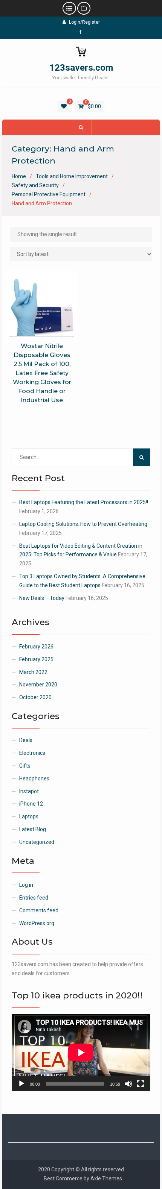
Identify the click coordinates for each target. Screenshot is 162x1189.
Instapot (29, 791)
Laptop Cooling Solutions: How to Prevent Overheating (83, 524)
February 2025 (36, 659)
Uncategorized (36, 842)
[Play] (21, 1084)
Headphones (34, 779)
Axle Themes (106, 1178)
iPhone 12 (31, 804)
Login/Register (84, 22)
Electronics (32, 753)
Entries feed (33, 898)
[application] (81, 1052)
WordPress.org (36, 923)
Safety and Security (35, 185)
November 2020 (38, 685)
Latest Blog (32, 829)
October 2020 (35, 697)
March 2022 (33, 672)
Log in (26, 885)
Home (19, 176)
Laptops (28, 816)
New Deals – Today (41, 598)
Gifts (25, 766)
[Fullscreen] (140, 1084)
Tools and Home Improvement (72, 176)
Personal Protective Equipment (49, 194)
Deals (25, 740)
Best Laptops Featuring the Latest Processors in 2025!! (83, 502)
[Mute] (128, 1084)
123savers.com (81, 67)
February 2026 (36, 647)
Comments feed (38, 910)
